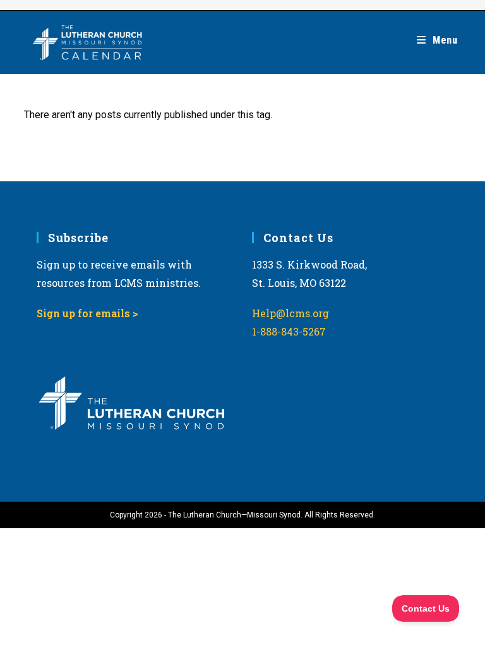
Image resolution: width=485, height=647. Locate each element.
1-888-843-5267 (289, 331)
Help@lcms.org (290, 313)
